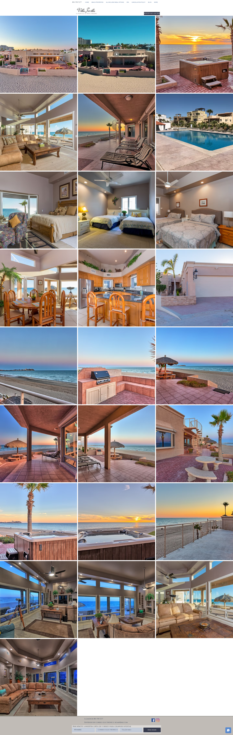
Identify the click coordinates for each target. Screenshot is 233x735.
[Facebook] (153, 720)
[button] (97, 2)
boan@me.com (121, 722)
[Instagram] (157, 720)
